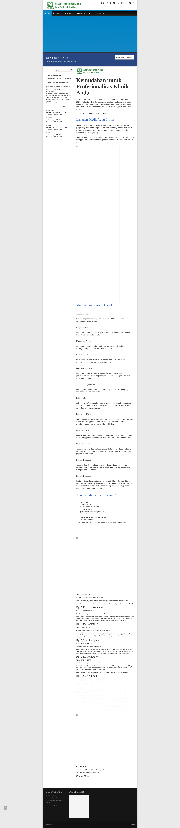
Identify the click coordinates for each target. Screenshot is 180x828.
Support (70, 13)
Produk (57, 13)
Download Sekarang (124, 57)
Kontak (101, 13)
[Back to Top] (5, 808)
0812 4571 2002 (123, 2)
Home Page (132, 824)
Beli (92, 13)
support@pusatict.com (54, 798)
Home (48, 13)
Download (82, 13)
